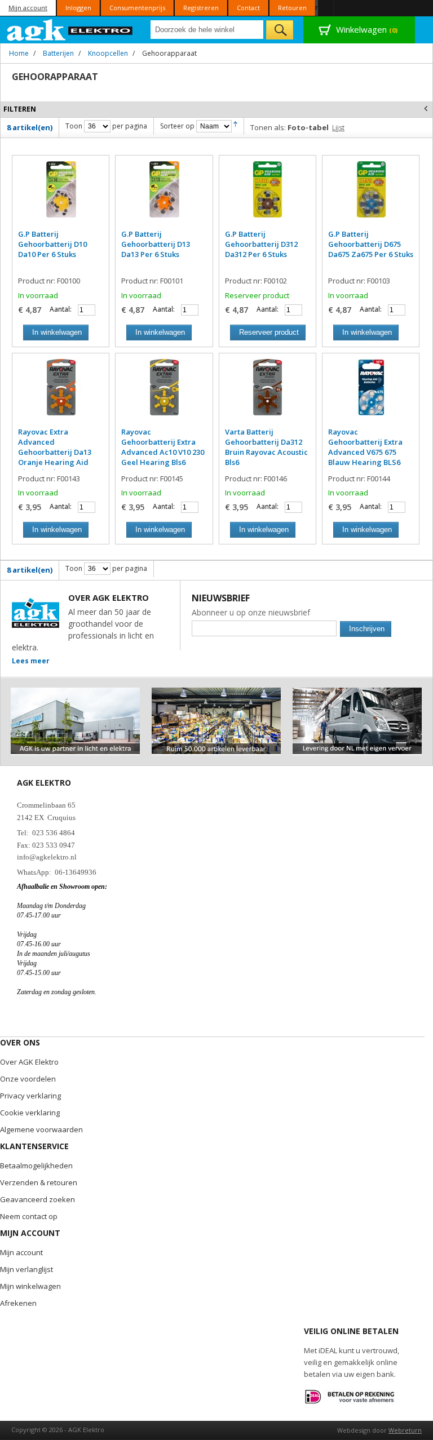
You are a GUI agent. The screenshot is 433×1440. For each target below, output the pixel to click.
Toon (73, 126)
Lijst (338, 127)
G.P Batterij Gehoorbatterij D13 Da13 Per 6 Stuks (155, 244)
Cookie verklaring (30, 1112)
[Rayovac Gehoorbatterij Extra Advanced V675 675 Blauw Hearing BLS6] (370, 393)
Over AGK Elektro (29, 1062)
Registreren (201, 7)
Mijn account (27, 7)
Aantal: (61, 309)
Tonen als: (268, 127)
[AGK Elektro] (70, 29)
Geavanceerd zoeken (37, 1199)
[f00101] (163, 195)
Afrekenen (18, 1303)
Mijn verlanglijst (26, 1269)
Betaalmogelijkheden (36, 1165)
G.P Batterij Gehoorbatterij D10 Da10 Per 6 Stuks (52, 244)
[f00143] (60, 393)
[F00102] (267, 195)
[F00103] (370, 195)
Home (19, 53)
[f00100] (60, 195)
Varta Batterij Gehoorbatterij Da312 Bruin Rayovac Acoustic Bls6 (266, 447)
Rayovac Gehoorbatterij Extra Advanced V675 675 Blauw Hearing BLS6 (365, 447)
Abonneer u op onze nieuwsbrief (251, 612)
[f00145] (163, 393)
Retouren (292, 7)
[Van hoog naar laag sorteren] (235, 126)
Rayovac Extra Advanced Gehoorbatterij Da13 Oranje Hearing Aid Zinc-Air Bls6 (54, 452)
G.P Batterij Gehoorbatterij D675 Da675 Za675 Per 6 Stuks (370, 244)
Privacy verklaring (30, 1096)
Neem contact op (29, 1216)
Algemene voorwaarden (41, 1129)
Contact (248, 7)
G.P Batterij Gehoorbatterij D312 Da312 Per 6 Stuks (261, 244)
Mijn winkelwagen (30, 1286)
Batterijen (58, 53)
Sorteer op (177, 126)
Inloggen (78, 7)
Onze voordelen (28, 1079)
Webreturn (405, 1430)
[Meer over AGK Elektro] (75, 692)
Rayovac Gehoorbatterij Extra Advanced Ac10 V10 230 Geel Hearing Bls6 (162, 447)
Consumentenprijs (137, 7)
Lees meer (31, 661)
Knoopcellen (108, 53)
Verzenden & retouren (38, 1182)
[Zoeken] (279, 29)
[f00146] (267, 393)
